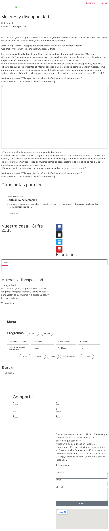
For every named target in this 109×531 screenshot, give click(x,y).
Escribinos (66, 254)
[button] (33, 403)
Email (58, 480)
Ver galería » (7, 303)
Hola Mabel (7, 23)
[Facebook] (59, 227)
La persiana (37, 341)
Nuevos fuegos (63, 341)
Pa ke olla (84, 341)
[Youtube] (59, 249)
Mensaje (60, 487)
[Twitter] (59, 242)
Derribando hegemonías (22, 200)
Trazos (36, 348)
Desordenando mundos (18, 341)
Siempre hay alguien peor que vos (17, 348)
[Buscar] (4, 268)
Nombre (60, 472)
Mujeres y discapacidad (22, 280)
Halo (82, 348)
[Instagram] (59, 234)
